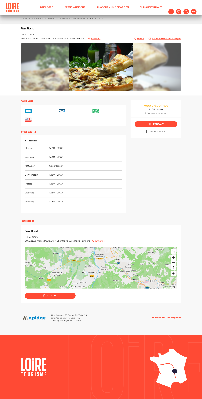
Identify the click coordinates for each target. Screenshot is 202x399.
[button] (186, 11)
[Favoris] (178, 11)
